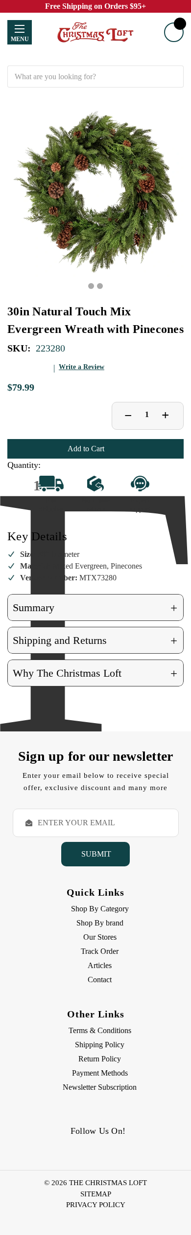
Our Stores (100, 937)
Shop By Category (100, 908)
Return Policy (99, 1059)
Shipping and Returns (95, 640)
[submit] (173, 76)
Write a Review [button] (81, 367)
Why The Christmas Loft (95, 673)
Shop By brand (99, 923)
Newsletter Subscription (100, 1087)
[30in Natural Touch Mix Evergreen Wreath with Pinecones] (95, 191)
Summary (95, 608)
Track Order (100, 951)
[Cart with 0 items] (174, 32)
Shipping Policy (99, 1044)
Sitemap (95, 1194)
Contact (100, 979)
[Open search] (95, 59)
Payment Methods (100, 1073)
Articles (100, 965)
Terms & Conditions (100, 1030)
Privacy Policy (95, 1205)
